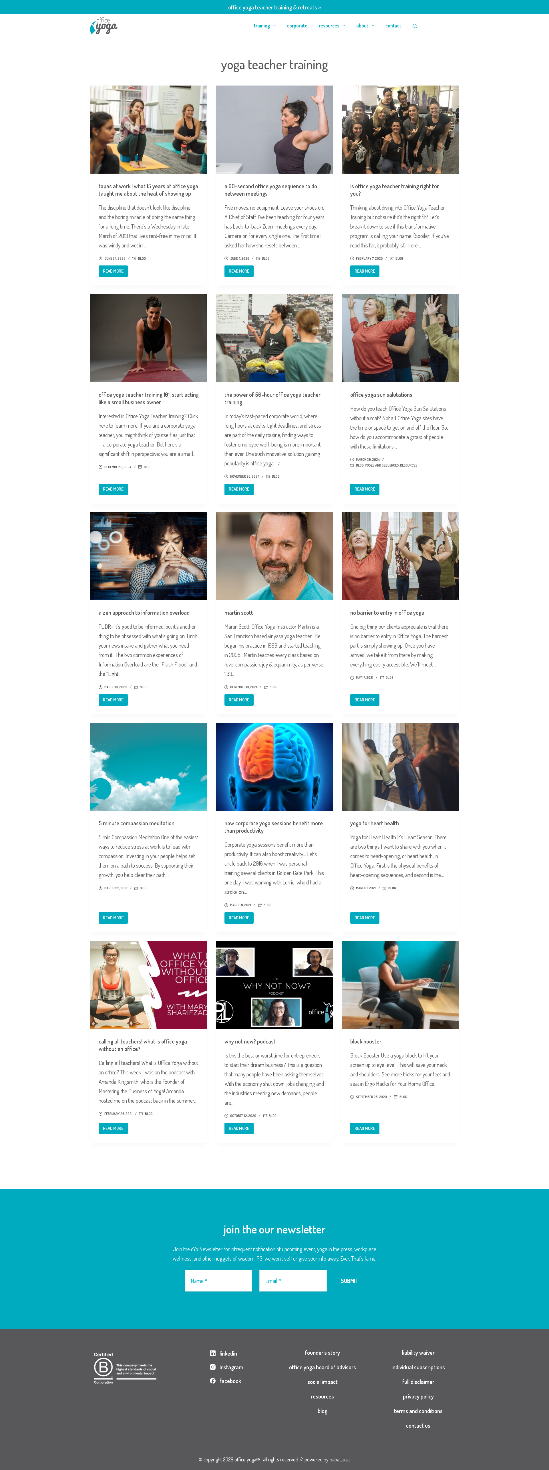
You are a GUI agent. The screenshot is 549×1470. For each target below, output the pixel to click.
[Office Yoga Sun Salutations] (400, 338)
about (362, 25)
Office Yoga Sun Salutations (381, 394)
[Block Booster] (400, 985)
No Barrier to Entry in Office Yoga (387, 612)
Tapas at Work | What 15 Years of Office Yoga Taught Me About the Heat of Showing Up (148, 189)
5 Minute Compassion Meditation (136, 823)
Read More (115, 272)
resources (329, 25)
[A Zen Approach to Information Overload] (148, 556)
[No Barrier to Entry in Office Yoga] (400, 556)
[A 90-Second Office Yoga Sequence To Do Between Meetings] (274, 130)
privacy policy (418, 1396)
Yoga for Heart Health (374, 823)
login (444, 25)
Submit (350, 1280)
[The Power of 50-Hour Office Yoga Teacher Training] (274, 338)
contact (393, 25)
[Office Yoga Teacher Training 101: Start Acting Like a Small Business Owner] (148, 338)
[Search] (415, 26)
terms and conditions (418, 1411)
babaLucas (340, 1459)
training (262, 25)
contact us (418, 1425)
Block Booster (365, 1041)
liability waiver (418, 1352)
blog (142, 258)
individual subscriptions (418, 1367)
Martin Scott (238, 612)
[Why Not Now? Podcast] (274, 985)
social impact (322, 1381)
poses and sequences (382, 465)
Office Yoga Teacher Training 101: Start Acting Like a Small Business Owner (149, 398)
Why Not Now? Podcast (250, 1041)
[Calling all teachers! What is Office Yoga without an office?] (148, 985)
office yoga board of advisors (322, 1367)
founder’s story (322, 1352)
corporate (297, 25)
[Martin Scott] (274, 556)
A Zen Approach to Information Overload (144, 612)
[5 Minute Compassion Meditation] (148, 767)
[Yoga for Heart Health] (400, 767)
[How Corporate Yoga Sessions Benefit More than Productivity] (274, 767)
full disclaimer (418, 1381)
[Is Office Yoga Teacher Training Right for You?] (400, 130)
